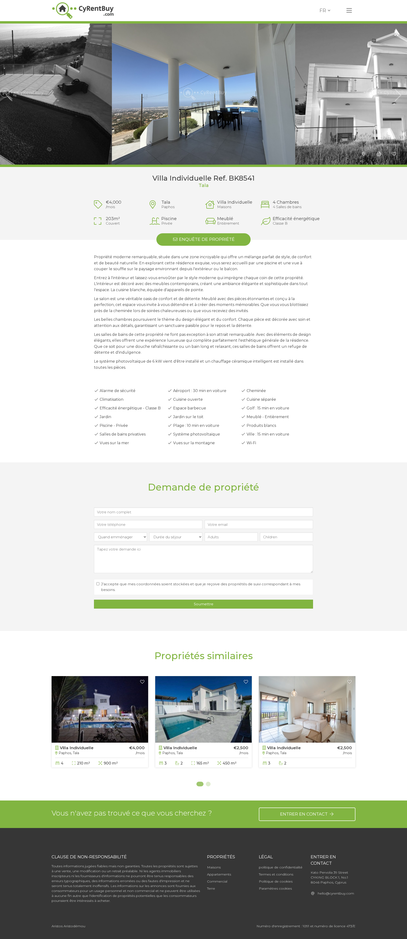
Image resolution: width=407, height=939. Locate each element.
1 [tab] (198, 784)
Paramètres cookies (275, 888)
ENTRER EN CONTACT (304, 814)
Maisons (214, 867)
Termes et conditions (276, 874)
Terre (211, 888)
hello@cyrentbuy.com (334, 893)
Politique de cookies (276, 881)
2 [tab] (208, 784)
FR (322, 10)
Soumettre (203, 604)
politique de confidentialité (280, 867)
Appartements (219, 874)
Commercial (217, 881)
